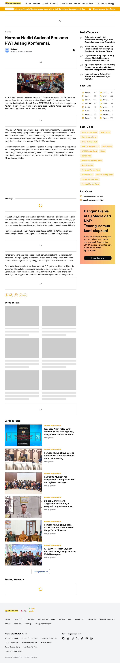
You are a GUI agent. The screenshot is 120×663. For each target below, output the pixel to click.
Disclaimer (92, 619)
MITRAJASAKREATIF (17, 657)
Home (28, 3)
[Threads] (72, 638)
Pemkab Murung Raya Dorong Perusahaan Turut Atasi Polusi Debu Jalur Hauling (59, 456)
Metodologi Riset (65, 619)
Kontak (7, 619)
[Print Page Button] (74, 50)
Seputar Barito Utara (29, 638)
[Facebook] (11, 295)
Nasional (36, 3)
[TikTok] (82, 638)
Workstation (79, 619)
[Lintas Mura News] (13, 3)
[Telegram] (20, 295)
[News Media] (32, 610)
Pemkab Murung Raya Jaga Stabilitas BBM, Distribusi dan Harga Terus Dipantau (59, 528)
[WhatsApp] (6, 295)
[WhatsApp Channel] (91, 638)
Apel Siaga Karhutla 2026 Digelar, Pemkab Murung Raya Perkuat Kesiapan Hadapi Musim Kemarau (100, 67)
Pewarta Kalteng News (13, 651)
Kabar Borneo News (12, 647)
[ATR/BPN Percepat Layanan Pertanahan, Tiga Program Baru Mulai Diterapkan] (23, 554)
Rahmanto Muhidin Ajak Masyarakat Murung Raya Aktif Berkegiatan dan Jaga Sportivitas (59, 480)
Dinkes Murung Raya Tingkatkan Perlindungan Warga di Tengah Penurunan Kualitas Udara (58, 504)
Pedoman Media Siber (46, 619)
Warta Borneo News (30, 642)
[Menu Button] (113, 3)
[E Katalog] (23, 610)
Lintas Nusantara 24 (48, 638)
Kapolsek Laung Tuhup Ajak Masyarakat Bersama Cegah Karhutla (97, 76)
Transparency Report (43, 624)
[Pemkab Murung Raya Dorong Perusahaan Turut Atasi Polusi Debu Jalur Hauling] (23, 459)
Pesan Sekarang (97, 258)
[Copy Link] (25, 295)
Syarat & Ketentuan (107, 619)
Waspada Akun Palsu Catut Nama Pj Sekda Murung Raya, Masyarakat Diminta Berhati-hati (59, 432)
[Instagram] (68, 638)
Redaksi (31, 619)
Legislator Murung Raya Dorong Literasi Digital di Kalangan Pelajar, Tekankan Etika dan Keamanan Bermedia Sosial (99, 58)
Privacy (7, 624)
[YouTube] (86, 638)
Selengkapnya (39, 572)
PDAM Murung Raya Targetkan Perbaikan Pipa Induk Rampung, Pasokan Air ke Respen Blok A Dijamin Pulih (99, 48)
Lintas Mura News (12, 642)
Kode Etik (17, 624)
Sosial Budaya (66, 3)
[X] (16, 295)
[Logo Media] (12, 610)
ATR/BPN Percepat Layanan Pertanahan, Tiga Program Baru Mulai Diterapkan (60, 551)
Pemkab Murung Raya (83, 3)
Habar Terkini (46, 642)
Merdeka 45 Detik (31, 647)
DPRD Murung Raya (103, 3)
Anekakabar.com (11, 638)
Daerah (45, 3)
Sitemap (28, 624)
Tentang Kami (19, 619)
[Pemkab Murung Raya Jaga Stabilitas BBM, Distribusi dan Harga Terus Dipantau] (23, 531)
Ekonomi (54, 3)
